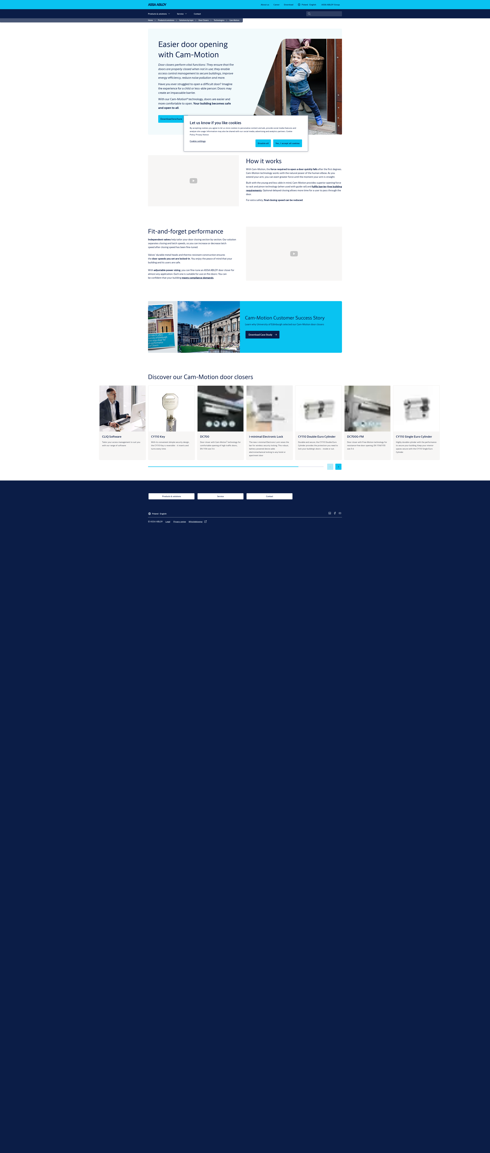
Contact (197, 13)
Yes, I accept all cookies (287, 143)
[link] (265, 4)
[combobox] (324, 13)
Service (180, 13)
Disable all (263, 143)
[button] (169, 14)
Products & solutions (157, 13)
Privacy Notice (202, 134)
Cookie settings (198, 141)
